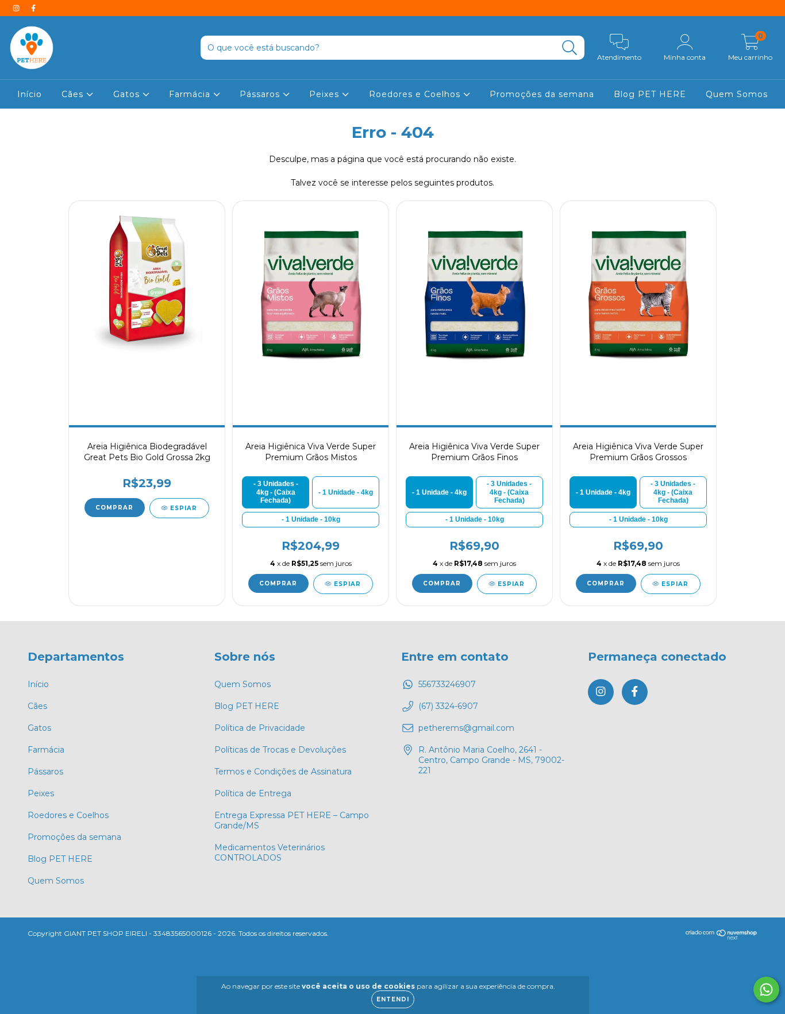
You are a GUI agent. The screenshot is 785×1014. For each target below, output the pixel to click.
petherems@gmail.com (466, 728)
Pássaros (261, 94)
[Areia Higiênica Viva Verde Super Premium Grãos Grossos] (637, 293)
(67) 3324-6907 (448, 706)
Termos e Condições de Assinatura (283, 771)
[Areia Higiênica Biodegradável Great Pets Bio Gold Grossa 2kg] (146, 293)
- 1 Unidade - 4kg (345, 492)
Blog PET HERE (650, 94)
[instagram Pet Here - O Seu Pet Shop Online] (17, 8)
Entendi (392, 999)
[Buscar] (569, 47)
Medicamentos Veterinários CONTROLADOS (269, 852)
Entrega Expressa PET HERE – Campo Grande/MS (291, 820)
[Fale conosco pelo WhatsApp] (766, 990)
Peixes (325, 94)
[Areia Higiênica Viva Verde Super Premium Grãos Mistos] (310, 293)
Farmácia (191, 94)
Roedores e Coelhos (416, 94)
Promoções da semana (542, 94)
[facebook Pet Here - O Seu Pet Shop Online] (33, 8)
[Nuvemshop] (721, 937)
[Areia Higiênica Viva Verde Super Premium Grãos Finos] (474, 293)
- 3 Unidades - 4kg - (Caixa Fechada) (275, 492)
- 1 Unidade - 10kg (311, 519)
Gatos (128, 94)
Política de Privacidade (259, 728)
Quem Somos (737, 94)
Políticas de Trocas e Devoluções (280, 750)
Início (29, 94)
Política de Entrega (252, 793)
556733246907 (447, 684)
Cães (73, 94)
